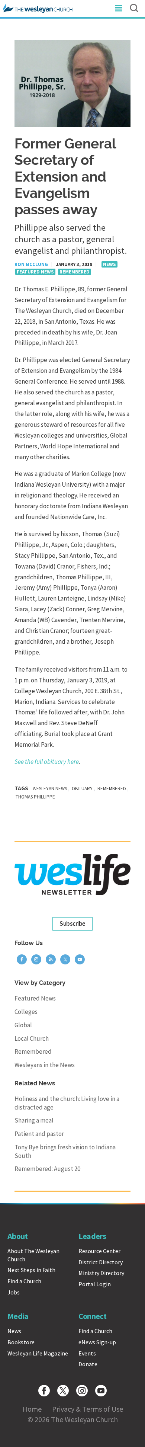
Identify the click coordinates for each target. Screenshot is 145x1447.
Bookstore (21, 1342)
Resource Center (99, 1251)
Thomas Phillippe (35, 797)
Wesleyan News (50, 788)
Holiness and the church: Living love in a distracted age (66, 1103)
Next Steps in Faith (31, 1270)
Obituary (82, 788)
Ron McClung (31, 264)
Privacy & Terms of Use (87, 1409)
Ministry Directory (101, 1273)
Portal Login (94, 1284)
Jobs (13, 1292)
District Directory (100, 1262)
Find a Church (24, 1281)
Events (87, 1353)
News (109, 264)
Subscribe (72, 924)
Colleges (26, 1012)
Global (23, 1025)
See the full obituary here (46, 762)
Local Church (31, 1038)
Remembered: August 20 (47, 1169)
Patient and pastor (39, 1134)
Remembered (74, 272)
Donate (87, 1364)
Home (32, 1409)
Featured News (35, 272)
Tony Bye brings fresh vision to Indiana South (65, 1151)
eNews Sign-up (97, 1342)
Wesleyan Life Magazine (37, 1353)
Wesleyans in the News (44, 1065)
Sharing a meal (34, 1120)
